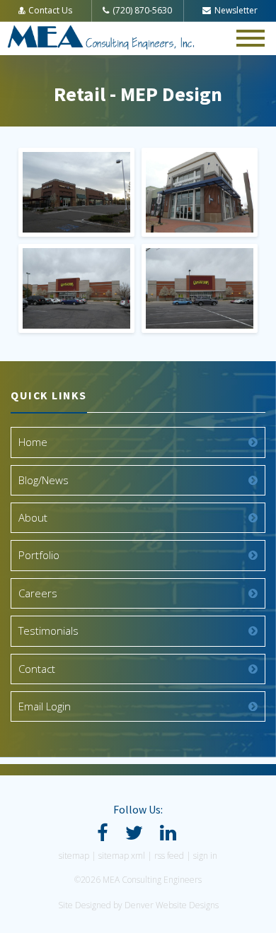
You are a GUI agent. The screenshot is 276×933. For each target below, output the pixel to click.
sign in (205, 856)
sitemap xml (121, 856)
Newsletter (236, 10)
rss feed (169, 856)
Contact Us (50, 10)
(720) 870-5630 (142, 10)
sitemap (74, 856)
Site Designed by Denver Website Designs (138, 905)
